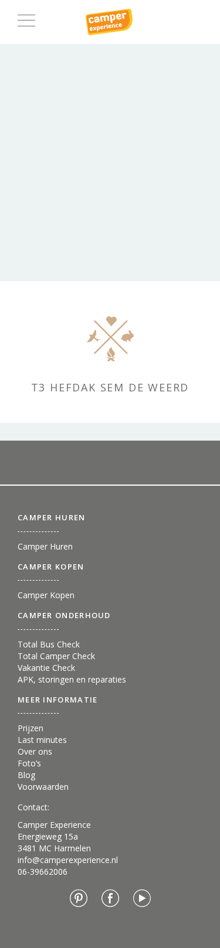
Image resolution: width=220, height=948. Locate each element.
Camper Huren (45, 546)
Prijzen (30, 728)
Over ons (35, 751)
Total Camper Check (56, 655)
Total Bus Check (49, 644)
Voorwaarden (43, 786)
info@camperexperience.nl (68, 859)
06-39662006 (42, 871)
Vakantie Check (46, 667)
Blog (26, 774)
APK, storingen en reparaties (72, 679)
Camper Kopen (46, 595)
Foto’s (29, 763)
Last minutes (42, 739)
